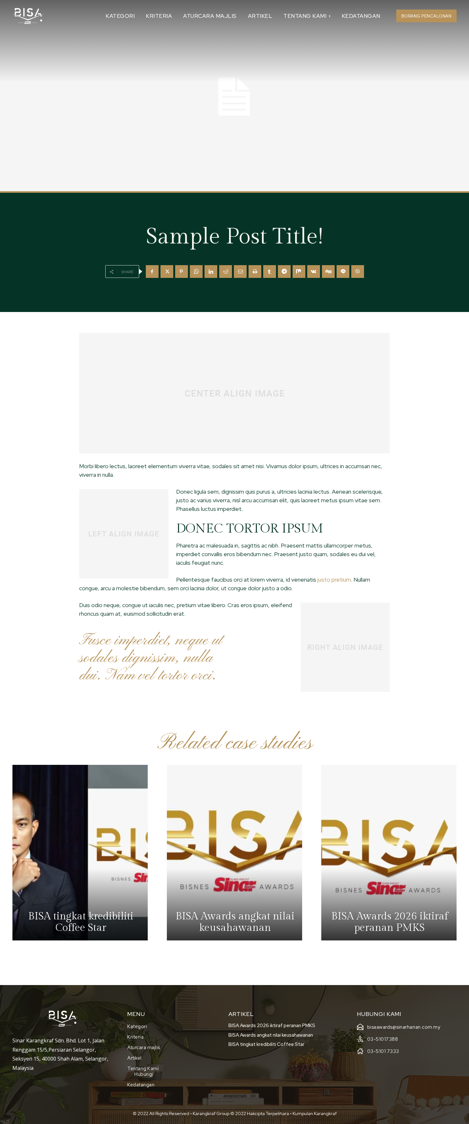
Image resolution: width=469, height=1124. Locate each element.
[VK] (313, 271)
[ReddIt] (225, 271)
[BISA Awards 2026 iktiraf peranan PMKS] (389, 852)
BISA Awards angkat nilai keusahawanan (270, 1035)
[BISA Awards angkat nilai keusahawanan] (234, 852)
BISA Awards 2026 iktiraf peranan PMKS (271, 1025)
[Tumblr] (269, 271)
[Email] (240, 271)
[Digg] (328, 271)
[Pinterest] (181, 271)
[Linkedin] (211, 271)
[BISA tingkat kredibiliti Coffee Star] (80, 852)
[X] (166, 271)
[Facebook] (152, 271)
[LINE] (343, 271)
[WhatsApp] (196, 271)
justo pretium (334, 579)
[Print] (255, 271)
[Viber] (357, 271)
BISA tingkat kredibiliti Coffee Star (266, 1044)
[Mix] (299, 271)
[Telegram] (284, 271)
